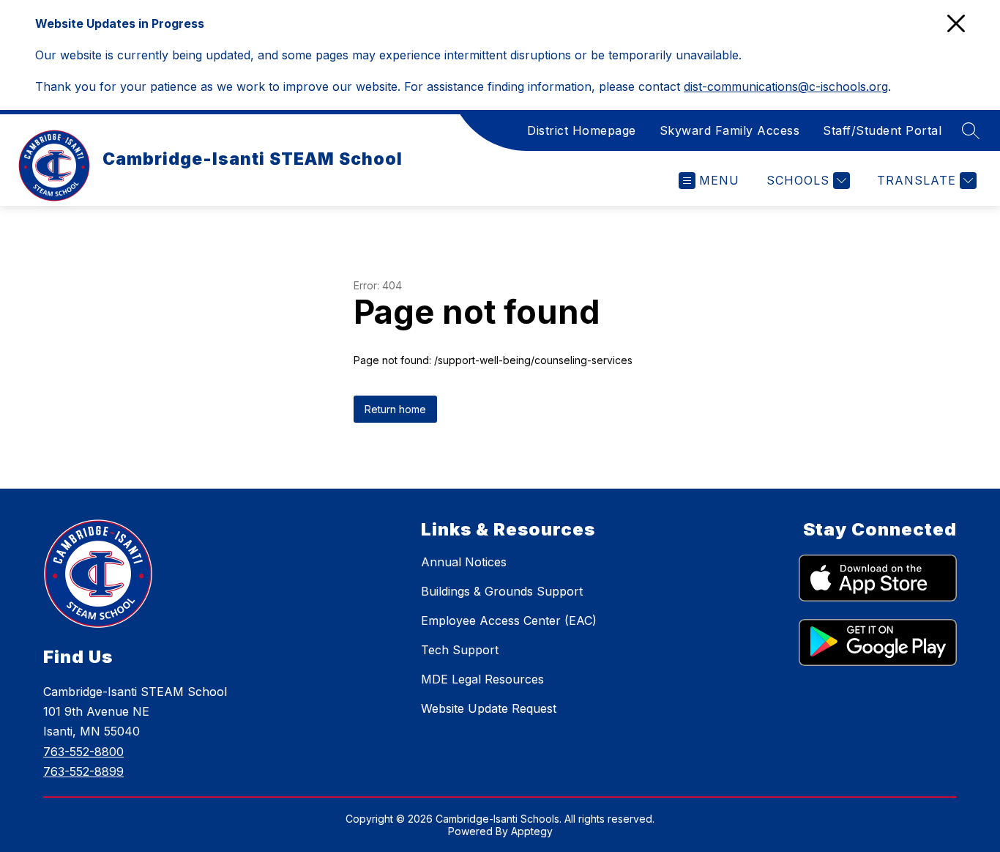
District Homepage (581, 130)
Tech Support (460, 649)
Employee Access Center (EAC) (509, 620)
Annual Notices (464, 562)
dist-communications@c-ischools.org (786, 86)
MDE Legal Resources (482, 679)
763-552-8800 (83, 751)
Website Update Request (488, 708)
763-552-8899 (83, 771)
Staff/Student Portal (882, 130)
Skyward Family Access (730, 130)
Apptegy (532, 831)
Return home (395, 409)
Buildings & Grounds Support (502, 591)
